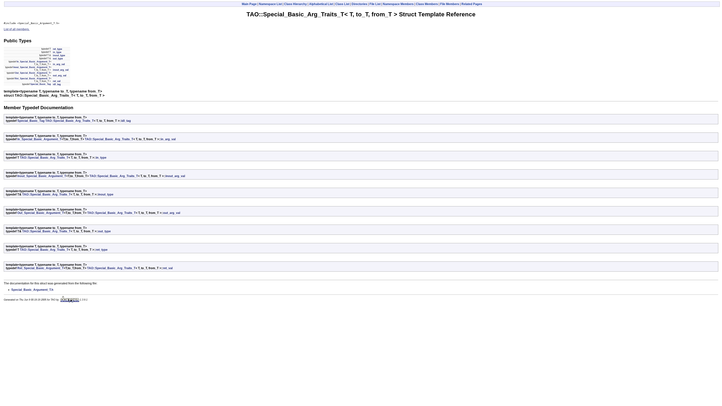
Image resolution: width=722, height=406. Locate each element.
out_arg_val (59, 75)
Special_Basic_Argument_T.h (32, 289)
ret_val (57, 81)
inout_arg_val (61, 69)
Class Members (427, 4)
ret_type (57, 49)
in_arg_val (59, 64)
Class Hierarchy (295, 4)
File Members (449, 4)
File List (375, 4)
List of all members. (17, 29)
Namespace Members (398, 4)
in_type (57, 52)
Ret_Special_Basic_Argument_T (32, 78)
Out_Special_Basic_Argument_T (32, 73)
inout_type (59, 55)
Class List (342, 4)
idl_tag (57, 84)
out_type (58, 58)
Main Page (249, 4)
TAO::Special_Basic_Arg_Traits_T (69, 120)
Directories (359, 4)
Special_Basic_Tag (40, 84)
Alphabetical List (321, 4)
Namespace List (270, 4)
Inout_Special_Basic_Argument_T (31, 67)
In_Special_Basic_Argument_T (33, 61)
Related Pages (471, 4)
